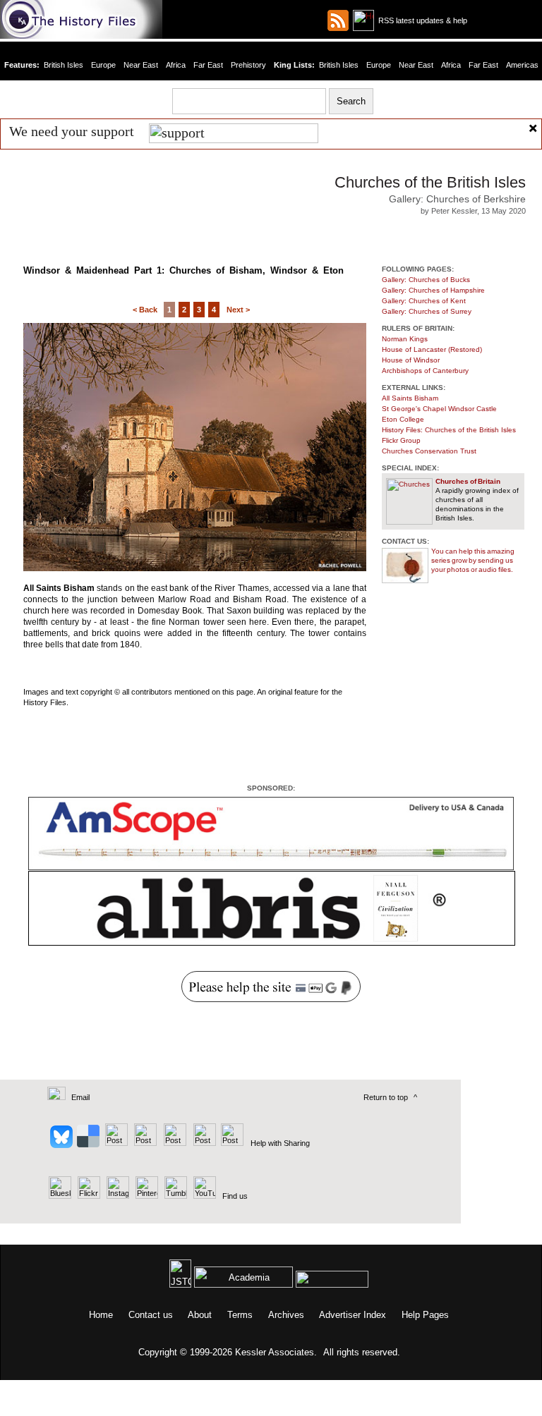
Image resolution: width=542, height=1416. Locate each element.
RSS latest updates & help (420, 20)
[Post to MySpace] (173, 1143)
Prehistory (248, 65)
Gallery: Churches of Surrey (426, 311)
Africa (176, 65)
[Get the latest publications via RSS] (338, 20)
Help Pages (425, 1315)
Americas (522, 65)
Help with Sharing (280, 1143)
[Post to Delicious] (88, 1143)
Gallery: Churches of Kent (424, 301)
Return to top (385, 1097)
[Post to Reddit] (203, 1143)
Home (101, 1315)
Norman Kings (405, 339)
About (200, 1315)
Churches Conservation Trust (429, 451)
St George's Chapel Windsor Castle (439, 409)
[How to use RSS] (363, 20)
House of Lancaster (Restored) (432, 349)
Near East (141, 65)
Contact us (150, 1315)
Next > (238, 309)
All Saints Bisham (410, 398)
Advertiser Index (352, 1315)
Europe (103, 65)
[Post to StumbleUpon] (231, 1143)
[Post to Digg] (115, 1143)
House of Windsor (411, 360)
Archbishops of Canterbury (425, 370)
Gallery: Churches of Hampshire (433, 290)
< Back (145, 309)
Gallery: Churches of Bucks (426, 279)
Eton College (403, 419)
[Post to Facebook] (143, 1143)
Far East (208, 65)
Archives (286, 1315)
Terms (240, 1315)
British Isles (63, 65)
